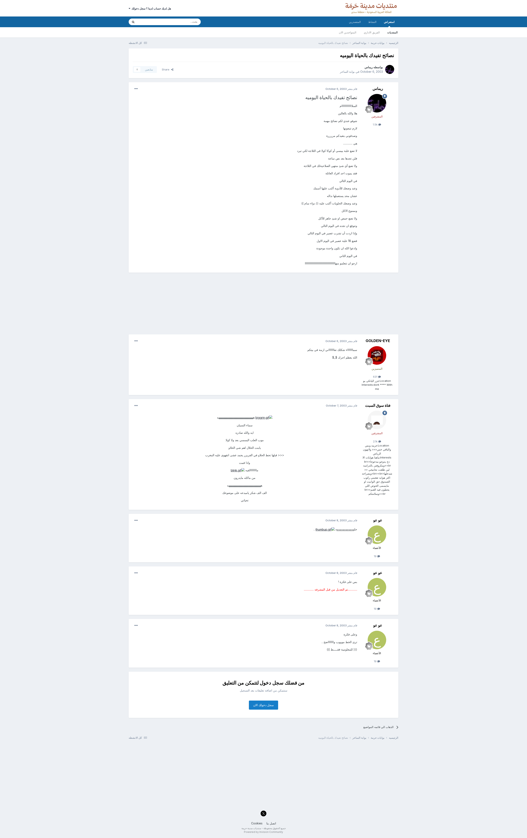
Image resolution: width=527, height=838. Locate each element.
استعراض (389, 21)
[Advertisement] (263, 305)
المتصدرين (355, 21)
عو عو (377, 520)
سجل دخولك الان (263, 705)
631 (375, 376)
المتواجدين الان (347, 32)
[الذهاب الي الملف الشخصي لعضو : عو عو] (377, 534)
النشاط (372, 21)
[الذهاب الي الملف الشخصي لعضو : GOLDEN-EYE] (377, 355)
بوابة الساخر (347, 71)
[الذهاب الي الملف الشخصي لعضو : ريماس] (389, 69)
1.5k (375, 124)
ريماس (369, 67)
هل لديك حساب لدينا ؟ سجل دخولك (150, 8)
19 (375, 556)
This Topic (149, 21)
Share (166, 69)
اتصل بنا (271, 823)
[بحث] (133, 22)
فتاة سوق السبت (378, 405)
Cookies (256, 823)
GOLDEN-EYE (378, 341)
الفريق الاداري (372, 32)
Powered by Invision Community (263, 831)
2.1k (375, 441)
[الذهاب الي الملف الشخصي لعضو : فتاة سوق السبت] (377, 420)
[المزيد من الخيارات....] (136, 88)
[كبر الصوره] (263, 417)
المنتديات (392, 32)
